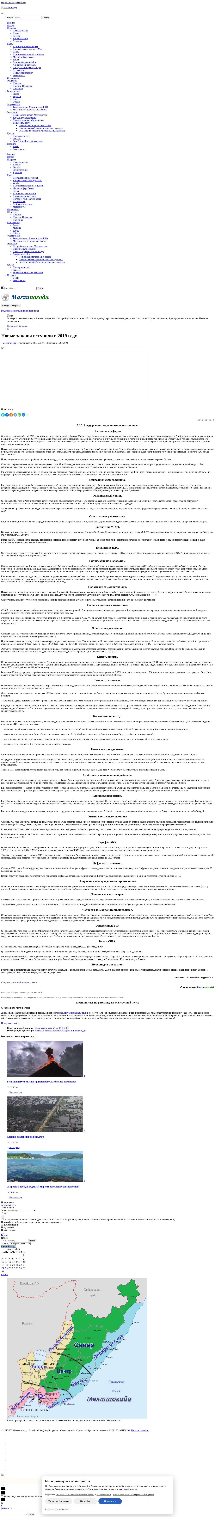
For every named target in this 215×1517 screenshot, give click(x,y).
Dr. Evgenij (14, 1147)
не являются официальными (72, 1013)
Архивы (5, 1243)
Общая (16, 101)
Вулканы (17, 41)
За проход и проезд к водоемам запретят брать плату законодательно (43, 1186)
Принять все (110, 1501)
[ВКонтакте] (7, 415)
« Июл (4, 1274)
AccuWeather (19, 70)
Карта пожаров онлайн (24, 62)
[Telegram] (15, 415)
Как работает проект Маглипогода (30, 115)
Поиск (4, 1238)
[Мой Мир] (23, 415)
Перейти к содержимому (13, 2)
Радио (16, 94)
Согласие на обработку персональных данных (42, 130)
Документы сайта (21, 123)
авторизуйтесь (8, 1205)
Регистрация (19, 149)
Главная (11, 23)
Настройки (85, 1501)
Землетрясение (20, 38)
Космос (16, 36)
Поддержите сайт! (10, 1023)
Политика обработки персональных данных (41, 128)
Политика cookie (104, 1494)
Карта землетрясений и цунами (28, 54)
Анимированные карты (24, 65)
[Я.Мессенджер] (3, 415)
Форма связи (13, 104)
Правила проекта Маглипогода (28, 120)
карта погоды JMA (33, 992)
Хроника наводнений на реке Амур (25, 1137)
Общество (12, 80)
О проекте (12, 112)
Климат (16, 33)
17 (3, 1265)
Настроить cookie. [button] (140, 1430)
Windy (16, 51)
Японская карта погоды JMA (27, 49)
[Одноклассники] (11, 415)
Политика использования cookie (35, 125)
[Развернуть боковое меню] (2, 1233)
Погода (10, 25)
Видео (16, 99)
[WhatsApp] (19, 415)
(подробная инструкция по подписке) (20, 310)
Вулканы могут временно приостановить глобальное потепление (41, 1081)
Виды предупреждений (24, 117)
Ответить (7, 1508)
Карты (10, 44)
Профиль (11, 144)
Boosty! (5, 306)
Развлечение (13, 91)
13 (8, 328)
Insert (31, 1514)
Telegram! (15, 306)
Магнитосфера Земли (23, 57)
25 (6, 1268)
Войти (16, 146)
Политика (18, 88)
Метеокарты (19, 75)
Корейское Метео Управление (28, 141)
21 (17, 1265)
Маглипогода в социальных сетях (30, 109)
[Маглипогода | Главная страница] (9, 7)
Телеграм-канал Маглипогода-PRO (30, 107)
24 (3, 1268)
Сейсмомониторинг (23, 73)
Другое (10, 133)
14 (17, 1261)
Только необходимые (58, 1501)
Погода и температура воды (27, 67)
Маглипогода (9, 343)
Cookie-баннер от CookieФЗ (56, 1509)
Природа (11, 28)
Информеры (13, 78)
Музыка (17, 96)
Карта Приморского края (25, 46)
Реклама (17, 138)
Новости (17, 83)
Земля (16, 59)
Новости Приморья (22, 86)
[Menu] (2, 13)
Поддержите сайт (21, 136)
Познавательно (20, 30)
